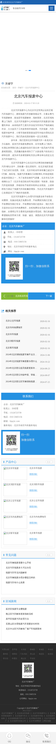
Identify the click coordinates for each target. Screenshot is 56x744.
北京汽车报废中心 (40, 713)
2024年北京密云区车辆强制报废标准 (21, 381)
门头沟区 (23, 654)
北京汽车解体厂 (7, 713)
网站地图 (47, 721)
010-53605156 (31, 694)
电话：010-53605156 (13, 417)
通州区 (5, 654)
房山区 (32, 654)
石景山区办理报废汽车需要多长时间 (22, 624)
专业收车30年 (19, 8)
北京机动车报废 (23, 713)
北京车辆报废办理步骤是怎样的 (20, 577)
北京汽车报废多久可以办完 (18, 568)
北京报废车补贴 (36, 716)
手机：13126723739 (12, 413)
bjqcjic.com (19, 251)
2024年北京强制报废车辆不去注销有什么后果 (21, 354)
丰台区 (50, 649)
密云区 (5, 658)
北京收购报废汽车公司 (17, 718)
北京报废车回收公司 (18, 721)
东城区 (41, 649)
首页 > (14, 88)
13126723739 (32, 690)
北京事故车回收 (35, 718)
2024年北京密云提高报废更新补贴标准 (21, 368)
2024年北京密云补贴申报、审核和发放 (21, 375)
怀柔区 (14, 658)
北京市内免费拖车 (14, 327)
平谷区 (32, 658)
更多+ (49, 462)
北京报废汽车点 (21, 716)
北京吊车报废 (12, 334)
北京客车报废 (12, 348)
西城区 (32, 649)
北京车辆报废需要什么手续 (18, 563)
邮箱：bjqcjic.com (12, 421)
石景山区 (5, 649)
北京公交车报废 (13, 321)
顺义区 (23, 658)
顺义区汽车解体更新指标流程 (19, 614)
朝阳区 (14, 654)
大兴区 (23, 649)
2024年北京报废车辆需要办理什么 (21, 361)
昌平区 (14, 649)
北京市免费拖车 (35, 721)
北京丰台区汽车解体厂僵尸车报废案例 (23, 629)
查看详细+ (33, 474)
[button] (26, 70)
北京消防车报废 (13, 341)
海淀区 (41, 654)
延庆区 (50, 654)
